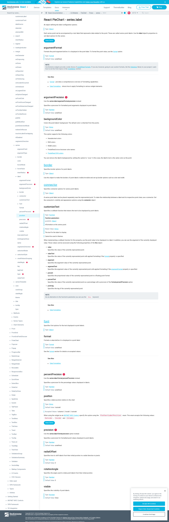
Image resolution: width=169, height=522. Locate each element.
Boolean (52, 495)
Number (51, 110)
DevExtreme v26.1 (13, 2)
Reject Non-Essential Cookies (149, 509)
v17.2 (134, 13)
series (98, 13)
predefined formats (84, 67)
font (46, 321)
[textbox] (22, 13)
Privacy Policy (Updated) (81, 517)
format (115, 52)
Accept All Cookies (149, 504)
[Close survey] (165, 2)
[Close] (165, 491)
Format (51, 56)
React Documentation (55, 13)
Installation (71, 69)
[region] (149, 504)
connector (50, 184)
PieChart (84, 13)
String (51, 127)
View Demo (49, 40)
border (48, 165)
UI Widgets (74, 13)
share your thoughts (92, 2)
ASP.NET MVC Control (71, 415)
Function (52, 215)
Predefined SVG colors (55, 153)
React (23, 7)
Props (91, 13)
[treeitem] (26, 16)
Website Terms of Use (69, 517)
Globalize (134, 67)
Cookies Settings (95, 517)
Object (51, 29)
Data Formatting (55, 86)
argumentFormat (116, 269)
